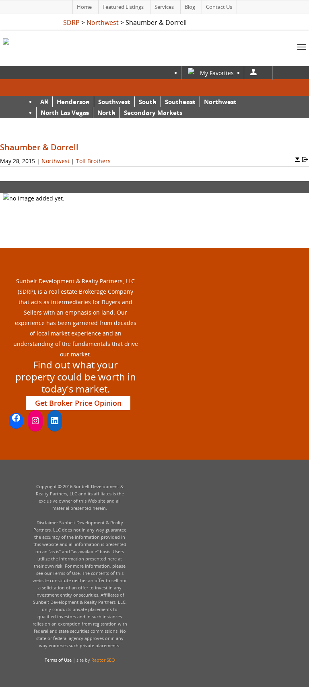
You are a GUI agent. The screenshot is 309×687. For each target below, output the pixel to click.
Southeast (180, 102)
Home (84, 6)
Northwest (220, 102)
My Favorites (217, 73)
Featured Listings (123, 6)
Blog (190, 6)
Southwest (114, 102)
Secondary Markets (153, 112)
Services (164, 6)
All (44, 102)
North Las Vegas (65, 112)
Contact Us (219, 6)
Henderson (73, 102)
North (106, 112)
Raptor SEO (103, 660)
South (148, 102)
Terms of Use (58, 660)
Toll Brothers (93, 161)
